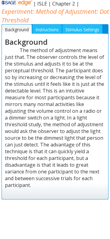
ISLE (42, 3)
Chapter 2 (63, 3)
